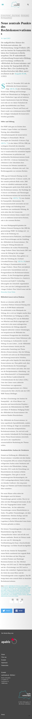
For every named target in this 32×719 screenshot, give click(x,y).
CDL (15, 588)
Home (3, 654)
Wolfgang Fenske (13, 596)
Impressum (4, 662)
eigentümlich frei (25, 590)
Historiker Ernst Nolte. (8, 292)
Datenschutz (4, 665)
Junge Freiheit (13, 594)
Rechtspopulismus (6, 18)
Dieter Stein (15, 590)
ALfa (22, 586)
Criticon (9, 590)
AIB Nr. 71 (4, 143)
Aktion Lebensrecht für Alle (12, 586)
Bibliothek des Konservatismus (17, 587)
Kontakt (3, 660)
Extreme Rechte (5, 15)
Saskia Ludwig (22, 594)
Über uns (3, 657)
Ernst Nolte (4, 591)
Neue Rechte (15, 15)
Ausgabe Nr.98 (20, 74)
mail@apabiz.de (5, 675)
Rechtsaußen (25, 15)
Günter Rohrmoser (15, 593)
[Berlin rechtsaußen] (15, 4)
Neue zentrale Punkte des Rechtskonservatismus (16, 28)
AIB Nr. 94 (21, 261)
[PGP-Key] (12, 675)
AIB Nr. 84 (13, 89)
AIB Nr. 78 (16, 198)
